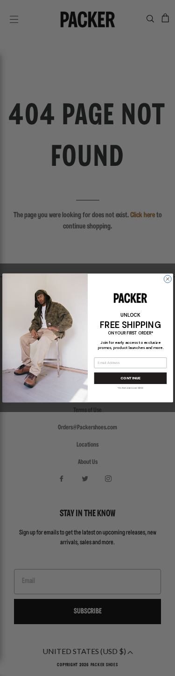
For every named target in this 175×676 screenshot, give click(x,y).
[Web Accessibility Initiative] (3, 665)
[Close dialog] (167, 279)
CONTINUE (130, 378)
